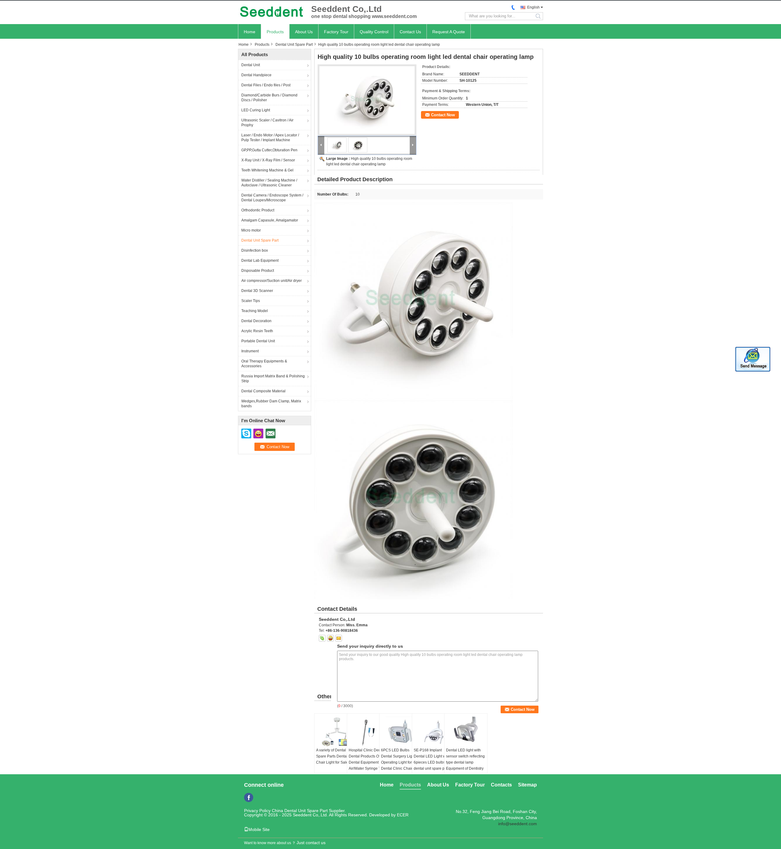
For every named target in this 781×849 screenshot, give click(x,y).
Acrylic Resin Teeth (257, 331)
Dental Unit (250, 65)
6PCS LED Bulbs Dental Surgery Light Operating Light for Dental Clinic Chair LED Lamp (401, 762)
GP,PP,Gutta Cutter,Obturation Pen (269, 150)
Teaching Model (254, 311)
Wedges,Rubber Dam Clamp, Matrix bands (271, 403)
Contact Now (443, 115)
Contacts (501, 784)
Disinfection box (254, 250)
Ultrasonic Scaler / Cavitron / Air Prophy (267, 122)
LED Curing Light (255, 110)
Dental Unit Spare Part (294, 44)
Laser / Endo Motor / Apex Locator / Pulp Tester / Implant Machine (270, 137)
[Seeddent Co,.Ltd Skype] (322, 638)
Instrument (250, 351)
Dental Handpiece (256, 75)
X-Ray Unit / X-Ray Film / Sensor (268, 160)
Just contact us (311, 842)
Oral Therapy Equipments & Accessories (264, 363)
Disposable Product (257, 270)
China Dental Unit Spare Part (300, 810)
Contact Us (410, 31)
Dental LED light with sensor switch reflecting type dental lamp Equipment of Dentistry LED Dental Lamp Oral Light (465, 765)
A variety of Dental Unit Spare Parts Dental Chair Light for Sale (335, 756)
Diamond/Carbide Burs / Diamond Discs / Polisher (269, 97)
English (533, 7)
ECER (402, 814)
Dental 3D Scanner (257, 291)
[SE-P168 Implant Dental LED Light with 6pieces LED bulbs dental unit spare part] (433, 732)
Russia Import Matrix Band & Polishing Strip (273, 378)
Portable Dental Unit (258, 341)
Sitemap (527, 784)
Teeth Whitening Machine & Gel (267, 170)
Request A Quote (448, 31)
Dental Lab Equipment (260, 260)
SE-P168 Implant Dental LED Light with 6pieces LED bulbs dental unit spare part (432, 759)
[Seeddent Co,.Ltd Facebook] (248, 797)
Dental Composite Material (263, 391)
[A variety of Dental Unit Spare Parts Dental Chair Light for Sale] (336, 732)
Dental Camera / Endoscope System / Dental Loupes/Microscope (272, 197)
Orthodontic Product (257, 210)
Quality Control (374, 31)
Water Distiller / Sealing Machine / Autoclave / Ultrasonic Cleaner (269, 182)
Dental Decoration (256, 321)
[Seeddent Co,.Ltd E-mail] (338, 638)
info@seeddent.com (517, 823)
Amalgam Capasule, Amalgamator (269, 220)
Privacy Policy (257, 810)
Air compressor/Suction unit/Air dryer (271, 281)
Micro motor (251, 230)
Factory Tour (336, 31)
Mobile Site (259, 829)
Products (275, 31)
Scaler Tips (250, 301)
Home (249, 31)
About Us (304, 31)
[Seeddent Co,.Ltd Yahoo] (330, 638)
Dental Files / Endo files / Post (265, 85)
